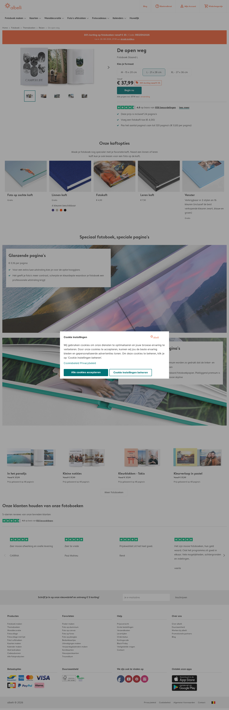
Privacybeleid (88, 363)
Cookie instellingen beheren (130, 372)
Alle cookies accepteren (86, 372)
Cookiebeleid (71, 363)
